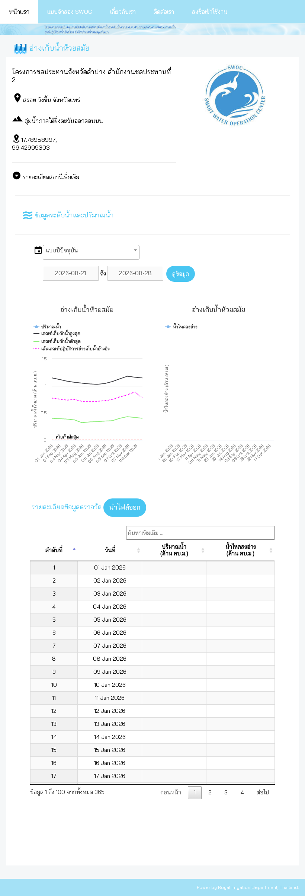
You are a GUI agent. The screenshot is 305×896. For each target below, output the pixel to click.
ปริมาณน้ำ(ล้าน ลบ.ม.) (174, 550)
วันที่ (110, 550)
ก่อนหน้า (170, 792)
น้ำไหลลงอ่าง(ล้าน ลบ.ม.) (240, 550)
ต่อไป (263, 792)
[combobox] (91, 252)
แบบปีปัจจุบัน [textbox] (62, 250)
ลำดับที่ (53, 550)
